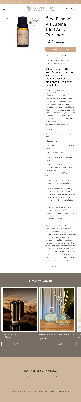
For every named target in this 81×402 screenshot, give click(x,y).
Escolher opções (19, 344)
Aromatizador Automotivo (10, 334)
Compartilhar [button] (51, 266)
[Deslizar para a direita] (45, 351)
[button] (4, 9)
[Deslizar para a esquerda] (36, 351)
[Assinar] (56, 376)
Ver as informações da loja (56, 63)
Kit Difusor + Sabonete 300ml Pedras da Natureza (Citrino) (56, 335)
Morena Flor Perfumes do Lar (19, 389)
